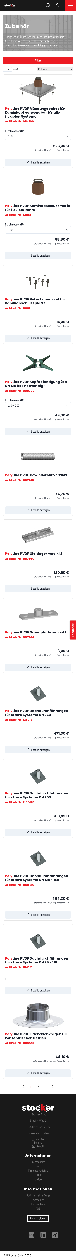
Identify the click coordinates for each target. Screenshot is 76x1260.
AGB (38, 1209)
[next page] (52, 1087)
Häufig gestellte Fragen (38, 1195)
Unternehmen (38, 1162)
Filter (38, 60)
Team (38, 1166)
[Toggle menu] (70, 5)
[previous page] (23, 1087)
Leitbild (38, 1175)
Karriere (38, 1179)
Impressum (38, 1200)
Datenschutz (38, 1204)
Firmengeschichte (38, 1171)
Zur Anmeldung (38, 1218)
